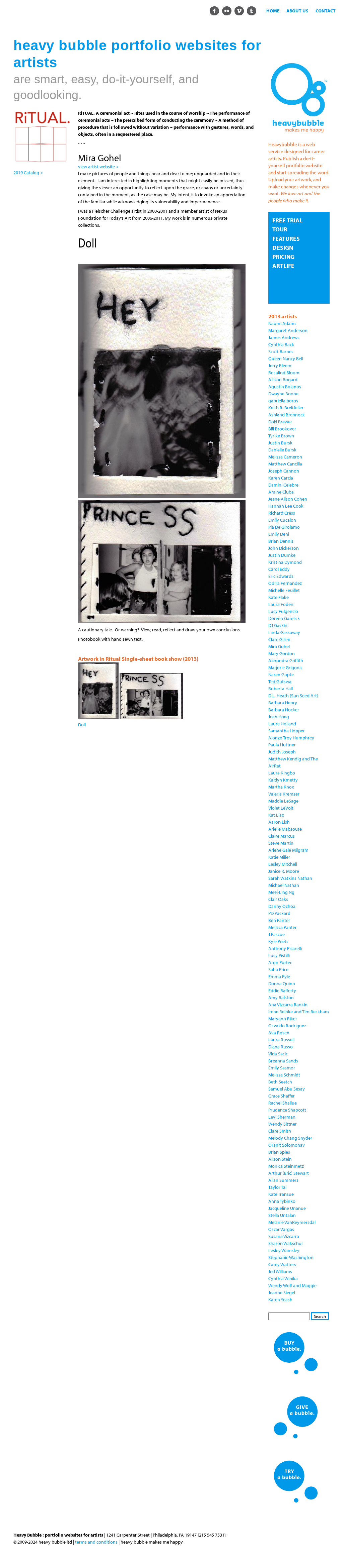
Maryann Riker (282, 1019)
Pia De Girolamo (284, 527)
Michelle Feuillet (284, 590)
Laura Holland (282, 724)
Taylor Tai (277, 1187)
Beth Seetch (280, 1082)
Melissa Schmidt (284, 1075)
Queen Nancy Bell (285, 358)
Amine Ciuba (281, 492)
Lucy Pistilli (279, 955)
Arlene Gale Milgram (288, 850)
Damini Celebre (283, 485)
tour (279, 229)
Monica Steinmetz (286, 1166)
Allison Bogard (282, 380)
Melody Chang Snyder (290, 1138)
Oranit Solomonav (286, 1145)
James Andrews (283, 337)
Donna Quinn (281, 983)
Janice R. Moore (283, 871)
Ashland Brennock (286, 415)
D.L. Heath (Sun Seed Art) (293, 696)
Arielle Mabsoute (285, 829)
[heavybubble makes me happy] (299, 134)
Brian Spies (279, 1152)
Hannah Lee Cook (285, 506)
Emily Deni (278, 534)
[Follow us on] (214, 10)
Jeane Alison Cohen (287, 499)
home (272, 11)
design (282, 247)
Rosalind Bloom (283, 373)
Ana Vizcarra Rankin (287, 1005)
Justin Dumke (281, 555)
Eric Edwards (280, 576)
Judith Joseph (282, 752)
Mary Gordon (281, 653)
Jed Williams (280, 1271)
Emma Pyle (279, 976)
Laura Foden (280, 604)
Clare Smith (279, 1131)
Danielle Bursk (282, 450)
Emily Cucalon (282, 520)
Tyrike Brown (281, 436)
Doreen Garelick (284, 618)
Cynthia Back (281, 344)
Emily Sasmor (281, 1068)
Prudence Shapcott (287, 1110)
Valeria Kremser (283, 794)
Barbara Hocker (283, 710)
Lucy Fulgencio (283, 611)
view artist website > (98, 167)
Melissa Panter (282, 927)
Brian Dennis (280, 541)
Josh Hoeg (278, 717)
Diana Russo (280, 1047)
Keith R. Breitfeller (285, 408)
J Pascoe (276, 934)
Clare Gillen (279, 639)
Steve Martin (280, 843)
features (286, 238)
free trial (287, 220)
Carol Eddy (279, 569)
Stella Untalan (282, 1215)
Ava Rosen (278, 1033)
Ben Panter (279, 920)
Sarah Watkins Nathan (290, 878)
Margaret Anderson (287, 330)
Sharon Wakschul (285, 1243)
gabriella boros (283, 401)
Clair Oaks (278, 899)
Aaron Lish (279, 822)
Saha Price (278, 969)
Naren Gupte (281, 674)
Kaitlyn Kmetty (283, 780)
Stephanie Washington (291, 1257)
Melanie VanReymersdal (292, 1222)
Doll (82, 725)
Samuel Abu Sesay (286, 1089)
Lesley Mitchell (282, 864)
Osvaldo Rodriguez (287, 1026)
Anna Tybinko (281, 1201)
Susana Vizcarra (283, 1236)
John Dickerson (283, 548)
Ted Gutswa (279, 682)
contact (326, 11)
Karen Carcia (280, 478)
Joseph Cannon (283, 471)
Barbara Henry (282, 703)
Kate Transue (281, 1194)
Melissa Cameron (285, 457)
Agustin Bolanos (284, 387)
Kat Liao (276, 815)
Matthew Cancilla (285, 464)
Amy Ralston (281, 998)
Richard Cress (281, 513)
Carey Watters (282, 1264)
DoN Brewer (280, 422)
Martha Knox (281, 787)
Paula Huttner (282, 745)
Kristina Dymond (285, 562)
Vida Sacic (278, 1054)
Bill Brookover (282, 429)
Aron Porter (280, 962)
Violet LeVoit (280, 808)
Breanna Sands (283, 1061)
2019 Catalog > (28, 173)
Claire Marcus (281, 836)
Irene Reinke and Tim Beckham (298, 1012)
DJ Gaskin (277, 625)
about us (297, 11)
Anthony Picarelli (285, 948)
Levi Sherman (281, 1117)
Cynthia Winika (283, 1278)
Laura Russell (281, 1040)
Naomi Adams (282, 323)
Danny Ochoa (281, 906)
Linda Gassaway (284, 632)
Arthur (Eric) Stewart (288, 1173)
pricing (283, 257)
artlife (283, 266)
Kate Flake (278, 597)
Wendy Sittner (282, 1124)
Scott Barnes (280, 351)
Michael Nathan (283, 885)
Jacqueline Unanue (287, 1208)
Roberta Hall (280, 689)
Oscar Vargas (281, 1229)
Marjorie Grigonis (285, 667)
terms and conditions (96, 1542)
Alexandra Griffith (285, 660)
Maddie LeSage (283, 801)
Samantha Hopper (286, 731)
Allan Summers (283, 1180)
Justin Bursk (280, 443)
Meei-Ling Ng (281, 892)
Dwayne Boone (283, 394)
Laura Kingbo (281, 773)
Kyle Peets (278, 941)
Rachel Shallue (282, 1103)
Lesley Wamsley (283, 1250)
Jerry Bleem (279, 365)
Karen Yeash (280, 1299)
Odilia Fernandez (285, 583)
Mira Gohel (279, 646)
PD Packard (279, 913)
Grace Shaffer (281, 1096)
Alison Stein (280, 1159)
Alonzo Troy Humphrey (291, 738)
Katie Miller (279, 857)
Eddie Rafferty (282, 990)
